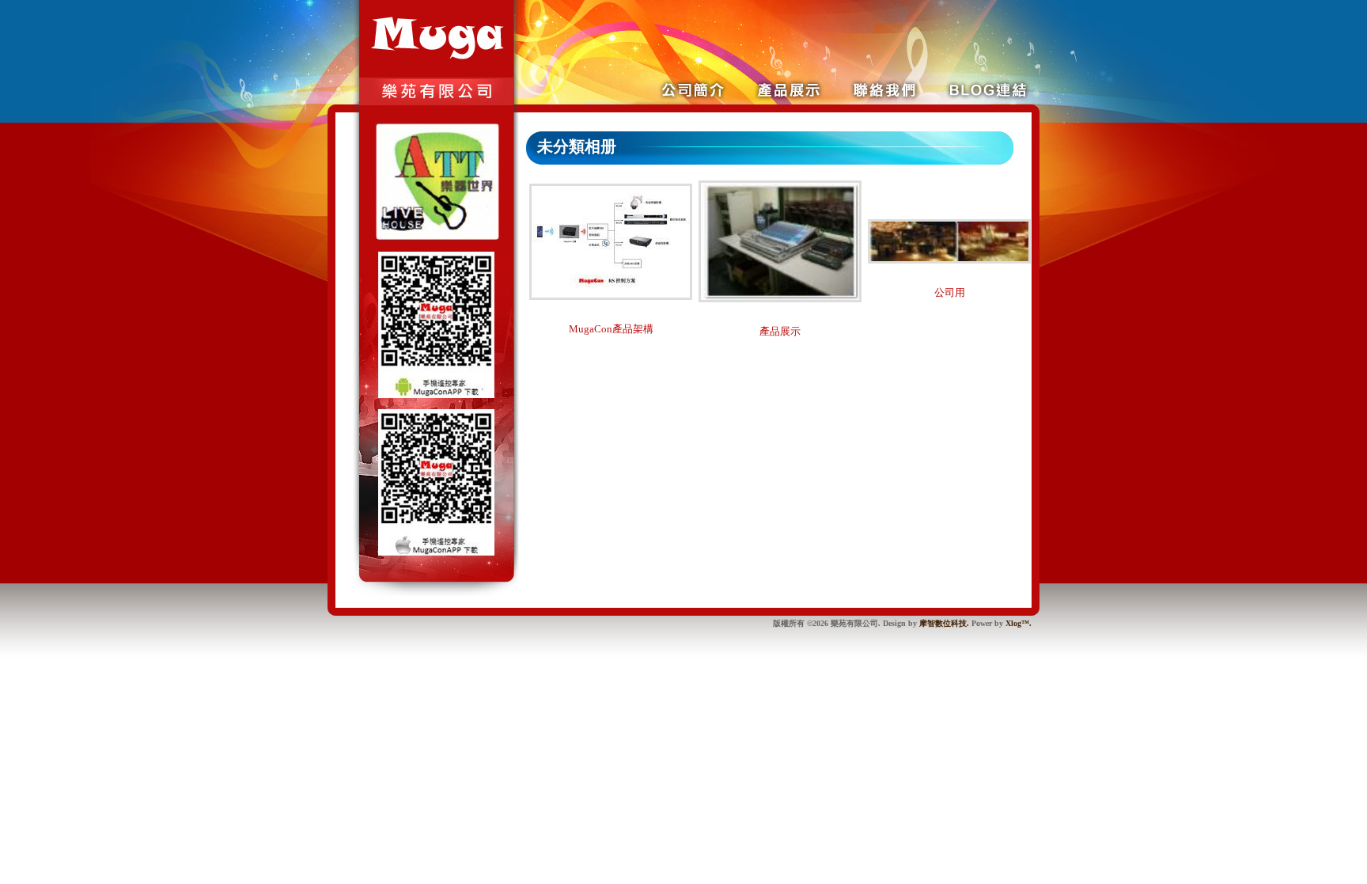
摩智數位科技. (944, 623)
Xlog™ (1017, 623)
